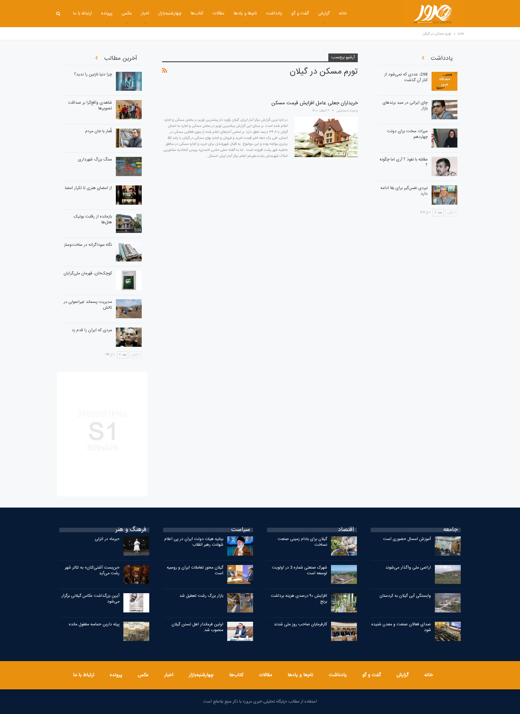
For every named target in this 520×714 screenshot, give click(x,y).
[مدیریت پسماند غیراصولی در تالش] (129, 309)
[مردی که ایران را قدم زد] (129, 337)
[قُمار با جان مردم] (129, 138)
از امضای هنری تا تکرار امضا (88, 188)
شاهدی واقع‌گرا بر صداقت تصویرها (90, 105)
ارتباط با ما (82, 13)
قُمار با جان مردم (98, 131)
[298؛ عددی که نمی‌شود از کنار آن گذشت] (444, 81)
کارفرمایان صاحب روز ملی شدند (300, 624)
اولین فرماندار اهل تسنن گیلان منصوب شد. (197, 627)
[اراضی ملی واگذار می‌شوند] (448, 574)
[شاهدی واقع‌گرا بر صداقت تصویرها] (129, 109)
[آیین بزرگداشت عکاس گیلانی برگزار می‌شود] (136, 602)
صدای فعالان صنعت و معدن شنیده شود (401, 627)
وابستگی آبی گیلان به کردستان (405, 596)
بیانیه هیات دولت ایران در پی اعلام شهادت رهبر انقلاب (193, 542)
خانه (343, 13)
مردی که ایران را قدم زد (92, 330)
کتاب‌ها (196, 13)
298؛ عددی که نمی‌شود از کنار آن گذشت (406, 77)
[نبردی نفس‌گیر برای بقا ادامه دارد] (444, 195)
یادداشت (274, 13)
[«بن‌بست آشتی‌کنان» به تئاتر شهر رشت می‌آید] (136, 574)
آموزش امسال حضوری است (407, 539)
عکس (127, 13)
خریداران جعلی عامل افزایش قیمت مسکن (314, 103)
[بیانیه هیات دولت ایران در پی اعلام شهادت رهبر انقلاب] (240, 546)
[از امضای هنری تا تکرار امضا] (129, 195)
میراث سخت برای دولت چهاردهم (407, 134)
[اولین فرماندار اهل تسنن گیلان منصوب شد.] (240, 631)
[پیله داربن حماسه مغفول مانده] (136, 631)
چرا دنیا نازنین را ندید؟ (93, 74)
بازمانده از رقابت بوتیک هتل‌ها (93, 219)
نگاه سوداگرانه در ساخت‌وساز (88, 245)
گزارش (324, 13)
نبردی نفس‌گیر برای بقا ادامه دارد (404, 191)
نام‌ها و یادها (245, 13)
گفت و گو (300, 13)
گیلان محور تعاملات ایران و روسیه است (195, 570)
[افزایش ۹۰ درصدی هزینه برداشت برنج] (344, 602)
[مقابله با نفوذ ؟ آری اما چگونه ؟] (444, 166)
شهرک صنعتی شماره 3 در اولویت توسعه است (299, 570)
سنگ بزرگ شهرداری (95, 159)
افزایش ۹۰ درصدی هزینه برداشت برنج (299, 598)
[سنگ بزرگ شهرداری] (129, 166)
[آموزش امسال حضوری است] (448, 546)
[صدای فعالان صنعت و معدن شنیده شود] (448, 631)
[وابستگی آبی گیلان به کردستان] (448, 602)
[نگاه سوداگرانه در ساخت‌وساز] (129, 251)
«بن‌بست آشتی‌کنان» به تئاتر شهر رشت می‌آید (92, 570)
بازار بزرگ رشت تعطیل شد (201, 596)
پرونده (107, 13)
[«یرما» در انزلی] (136, 546)
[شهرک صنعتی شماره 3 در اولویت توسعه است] (344, 574)
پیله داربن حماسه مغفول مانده (94, 624)
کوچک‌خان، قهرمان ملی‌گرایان (87, 273)
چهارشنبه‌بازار (169, 13)
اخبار (145, 13)
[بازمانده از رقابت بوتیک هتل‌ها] (129, 223)
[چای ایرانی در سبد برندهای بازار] (444, 109)
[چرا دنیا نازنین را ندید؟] (129, 81)
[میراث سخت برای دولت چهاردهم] (444, 138)
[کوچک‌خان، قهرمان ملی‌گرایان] (129, 280)
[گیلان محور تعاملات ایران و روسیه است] (240, 574)
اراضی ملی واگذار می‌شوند (408, 567)
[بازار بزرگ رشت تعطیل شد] (240, 602)
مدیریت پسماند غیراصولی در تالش (87, 304)
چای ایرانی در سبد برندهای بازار (405, 105)
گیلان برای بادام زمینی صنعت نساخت (302, 542)
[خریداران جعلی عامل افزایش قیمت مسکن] (326, 137)
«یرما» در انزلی (107, 539)
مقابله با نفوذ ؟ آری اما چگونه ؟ (403, 162)
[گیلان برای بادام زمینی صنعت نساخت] (344, 546)
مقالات (218, 13)
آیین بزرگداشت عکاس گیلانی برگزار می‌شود (90, 598)
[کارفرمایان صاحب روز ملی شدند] (344, 631)
